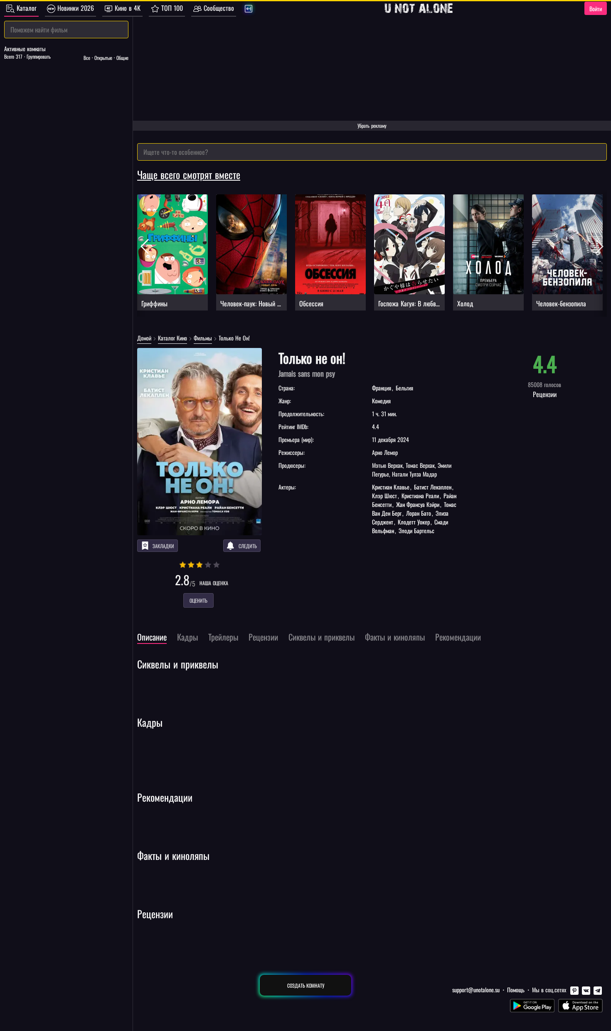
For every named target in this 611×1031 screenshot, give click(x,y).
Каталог (26, 8)
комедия (381, 400)
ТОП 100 (171, 8)
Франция (382, 387)
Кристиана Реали (420, 495)
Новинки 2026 (74, 8)
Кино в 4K (126, 8)
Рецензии (155, 913)
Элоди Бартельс (415, 530)
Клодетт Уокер (413, 521)
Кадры (150, 722)
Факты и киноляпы (173, 855)
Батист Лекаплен (432, 486)
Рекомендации (164, 797)
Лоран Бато (418, 513)
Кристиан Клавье (391, 486)
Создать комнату (305, 985)
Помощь (516, 989)
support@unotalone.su (476, 989)
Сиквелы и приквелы (177, 663)
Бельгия (403, 387)
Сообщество (218, 8)
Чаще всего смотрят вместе (188, 174)
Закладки (163, 545)
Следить (248, 545)
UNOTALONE (418, 8)
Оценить (198, 600)
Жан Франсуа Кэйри (417, 504)
